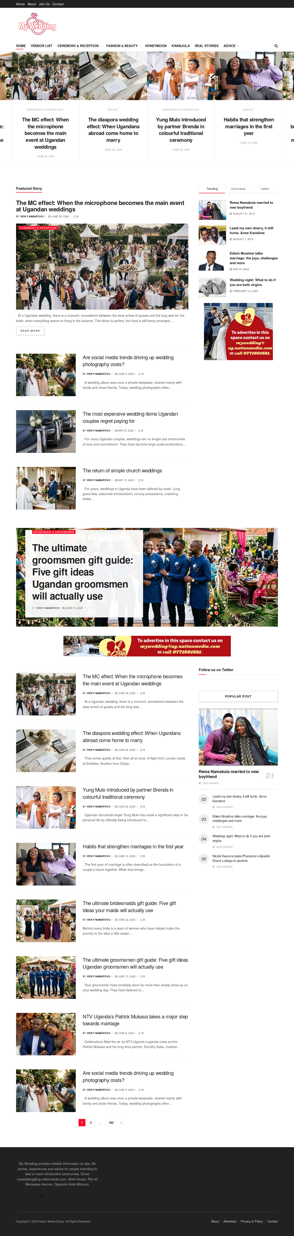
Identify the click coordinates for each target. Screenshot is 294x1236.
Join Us (44, 4)
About (32, 4)
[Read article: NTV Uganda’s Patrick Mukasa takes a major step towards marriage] (46, 1034)
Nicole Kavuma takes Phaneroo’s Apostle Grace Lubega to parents (241, 858)
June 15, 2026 (73, 608)
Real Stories (206, 45)
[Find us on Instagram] (33, 1196)
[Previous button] (11, 114)
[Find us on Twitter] (25, 1196)
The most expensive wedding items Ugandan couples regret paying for (130, 417)
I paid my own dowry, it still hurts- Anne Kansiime (251, 230)
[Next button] (283, 114)
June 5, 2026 (125, 374)
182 (111, 1122)
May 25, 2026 (125, 430)
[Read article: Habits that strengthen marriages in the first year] (249, 76)
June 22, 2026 (126, 806)
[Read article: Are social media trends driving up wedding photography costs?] (46, 375)
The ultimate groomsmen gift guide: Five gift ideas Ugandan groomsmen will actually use (82, 572)
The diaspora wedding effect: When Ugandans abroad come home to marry (113, 129)
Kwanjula (181, 45)
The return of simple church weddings (122, 470)
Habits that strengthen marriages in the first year (249, 126)
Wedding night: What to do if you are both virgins (253, 282)
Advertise (229, 1221)
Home (20, 4)
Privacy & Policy (252, 1221)
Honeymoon (156, 45)
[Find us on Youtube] (42, 1196)
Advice (229, 45)
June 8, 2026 (125, 1033)
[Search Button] (276, 45)
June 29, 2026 (59, 216)
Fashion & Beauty (122, 45)
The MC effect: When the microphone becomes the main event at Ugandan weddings (45, 133)
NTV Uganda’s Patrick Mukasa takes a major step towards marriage (135, 1020)
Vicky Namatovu (32, 216)
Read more (32, 330)
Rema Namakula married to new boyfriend (251, 205)
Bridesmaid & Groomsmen (54, 532)
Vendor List (41, 45)
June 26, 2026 (126, 749)
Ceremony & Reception (78, 45)
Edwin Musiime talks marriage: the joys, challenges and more (254, 258)
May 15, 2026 (125, 480)
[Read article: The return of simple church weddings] (46, 488)
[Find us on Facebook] (17, 1196)
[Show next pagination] (121, 1123)
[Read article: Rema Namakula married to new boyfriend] (238, 737)
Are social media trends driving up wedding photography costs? (128, 360)
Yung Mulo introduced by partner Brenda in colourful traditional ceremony (181, 129)
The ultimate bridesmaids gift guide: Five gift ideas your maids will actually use (129, 906)
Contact (58, 4)
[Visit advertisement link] (238, 331)
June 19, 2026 (126, 856)
